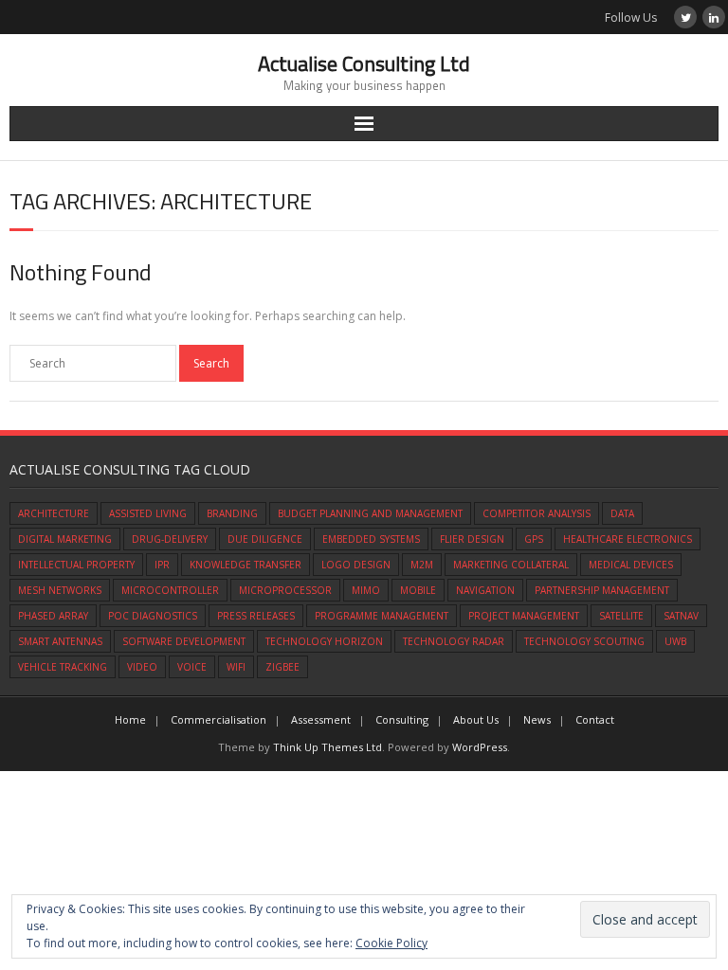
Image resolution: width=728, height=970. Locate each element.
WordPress (479, 747)
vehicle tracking (62, 667)
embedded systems (371, 539)
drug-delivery (170, 539)
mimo (366, 590)
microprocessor (285, 590)
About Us (476, 719)
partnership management (602, 590)
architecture (53, 513)
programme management (381, 615)
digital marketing (65, 539)
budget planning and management (370, 513)
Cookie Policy (391, 943)
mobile (418, 590)
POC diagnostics (152, 615)
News (537, 719)
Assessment (321, 719)
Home (130, 719)
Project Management (523, 615)
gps (533, 539)
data (622, 513)
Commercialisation (218, 719)
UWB (675, 641)
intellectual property (76, 564)
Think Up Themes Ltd (327, 747)
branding (232, 513)
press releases (256, 615)
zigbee (282, 667)
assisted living (148, 513)
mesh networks (59, 590)
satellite (621, 615)
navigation (485, 590)
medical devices (631, 564)
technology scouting (584, 641)
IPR (162, 564)
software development (184, 641)
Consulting (401, 719)
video (142, 667)
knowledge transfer (245, 564)
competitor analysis (536, 513)
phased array (53, 615)
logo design (356, 564)
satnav (681, 615)
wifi (236, 667)
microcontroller (170, 590)
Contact (594, 719)
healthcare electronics (627, 539)
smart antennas (60, 641)
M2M (421, 564)
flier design (472, 539)
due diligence (265, 539)
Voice (192, 667)
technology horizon (324, 641)
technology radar (453, 641)
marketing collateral (511, 564)
